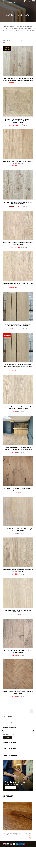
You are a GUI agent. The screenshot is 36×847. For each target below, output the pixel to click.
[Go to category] (32, 722)
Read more (19, 358)
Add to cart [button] (19, 72)
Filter (7, 737)
